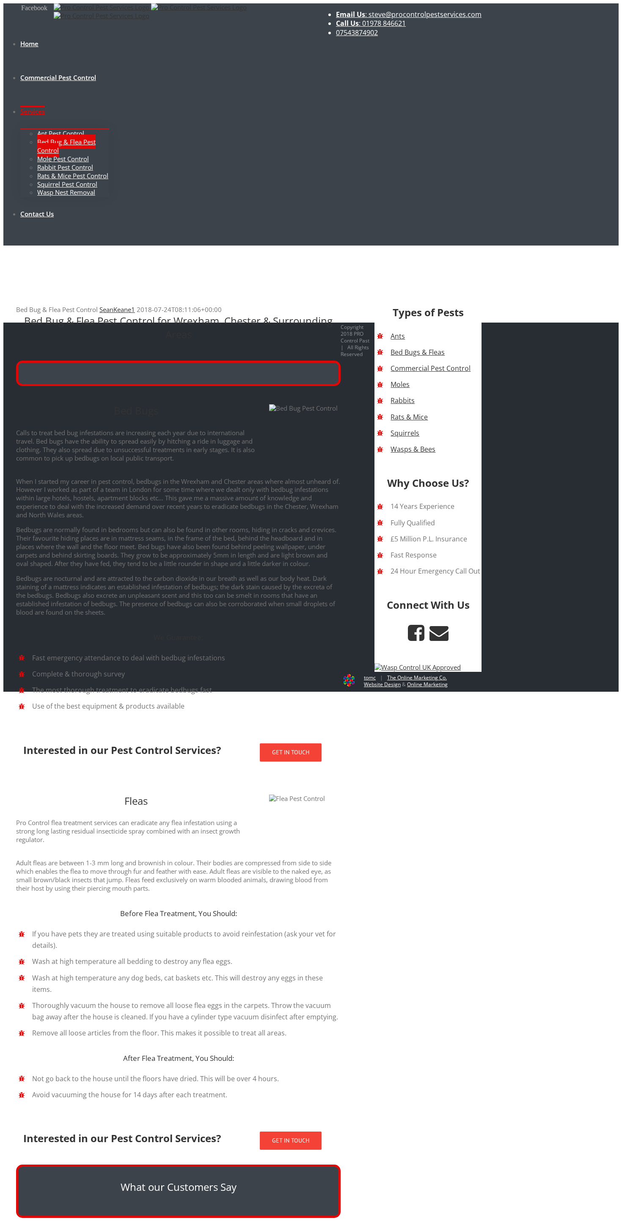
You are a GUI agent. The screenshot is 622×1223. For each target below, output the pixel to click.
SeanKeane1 (117, 309)
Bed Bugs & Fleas (418, 352)
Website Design (382, 684)
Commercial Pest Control (431, 368)
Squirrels (405, 433)
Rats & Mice (409, 417)
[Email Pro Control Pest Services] (439, 637)
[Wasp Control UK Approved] (417, 667)
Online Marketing (427, 684)
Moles (400, 384)
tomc (370, 677)
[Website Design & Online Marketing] (349, 684)
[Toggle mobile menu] (5, 241)
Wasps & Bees (413, 449)
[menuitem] (409, 14)
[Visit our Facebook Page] (416, 637)
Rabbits (403, 400)
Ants (398, 336)
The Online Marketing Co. (417, 677)
